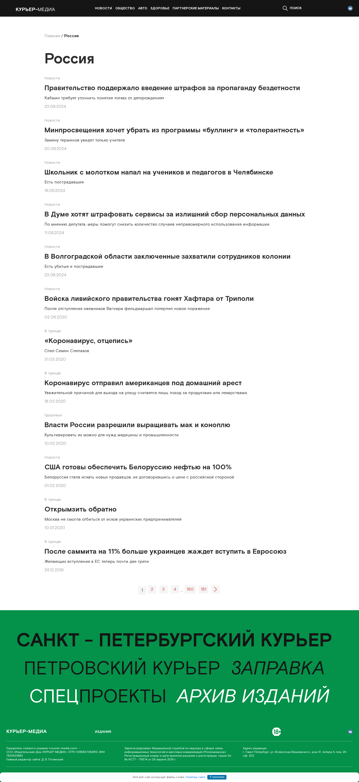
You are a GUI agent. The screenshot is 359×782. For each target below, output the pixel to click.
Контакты (231, 8)
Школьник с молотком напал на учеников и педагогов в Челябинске (158, 172)
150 (190, 589)
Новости (103, 8)
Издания (103, 732)
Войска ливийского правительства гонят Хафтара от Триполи (149, 299)
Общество (125, 8)
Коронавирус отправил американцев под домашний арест (143, 383)
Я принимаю (217, 777)
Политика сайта (195, 777)
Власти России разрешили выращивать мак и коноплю (137, 425)
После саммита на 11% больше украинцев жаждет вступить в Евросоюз (165, 551)
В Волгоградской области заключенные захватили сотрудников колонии (167, 256)
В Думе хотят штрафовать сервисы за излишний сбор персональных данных (174, 214)
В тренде (52, 331)
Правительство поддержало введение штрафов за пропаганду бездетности (172, 88)
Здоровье (159, 8)
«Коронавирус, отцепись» (88, 341)
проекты (98, 697)
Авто (142, 8)
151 (203, 589)
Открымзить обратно (80, 509)
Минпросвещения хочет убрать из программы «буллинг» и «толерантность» (174, 130)
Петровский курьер (122, 669)
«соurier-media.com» (63, 748)
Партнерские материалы (196, 8)
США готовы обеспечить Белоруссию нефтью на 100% (138, 467)
